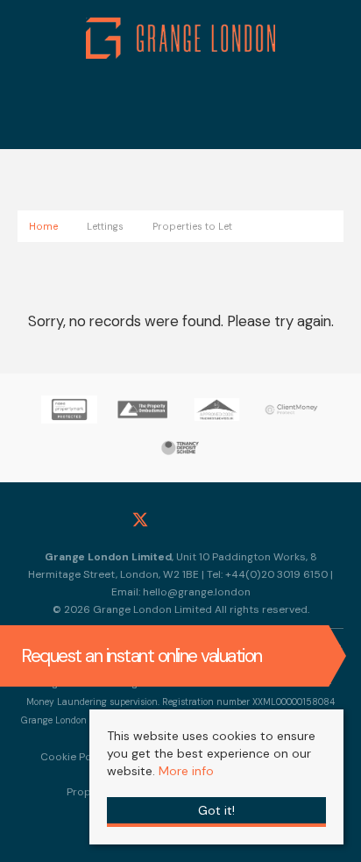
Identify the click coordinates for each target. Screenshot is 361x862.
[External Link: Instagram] (180, 522)
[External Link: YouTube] (261, 522)
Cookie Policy (75, 757)
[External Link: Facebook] (100, 522)
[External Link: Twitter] (140, 522)
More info (186, 771)
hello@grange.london (197, 592)
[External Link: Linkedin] (221, 522)
